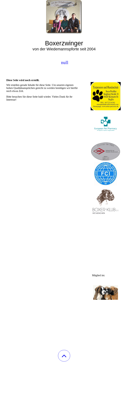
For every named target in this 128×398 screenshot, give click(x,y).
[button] (64, 355)
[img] (64, 16)
